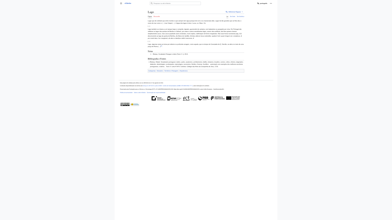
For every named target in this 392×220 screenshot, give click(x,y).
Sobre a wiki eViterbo (140, 92)
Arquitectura (184, 71)
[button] (121, 3)
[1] (161, 46)
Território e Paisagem (171, 71)
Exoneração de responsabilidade (156, 92)
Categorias (151, 71)
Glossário (160, 71)
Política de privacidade (126, 92)
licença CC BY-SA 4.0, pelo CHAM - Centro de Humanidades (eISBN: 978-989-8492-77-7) (168, 85)
